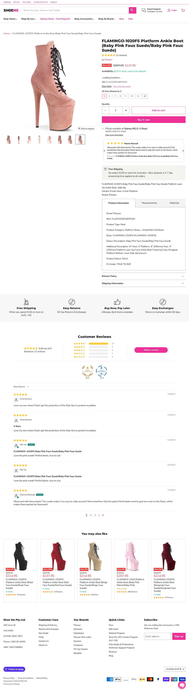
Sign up (178, 636)
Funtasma (78, 645)
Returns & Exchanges (49, 629)
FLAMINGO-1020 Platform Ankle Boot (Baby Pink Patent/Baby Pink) (130, 582)
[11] (138, 99)
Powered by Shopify (11, 684)
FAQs (41, 637)
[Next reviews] (183, 151)
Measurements (149, 202)
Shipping (7, 2)
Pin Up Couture (81, 649)
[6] (110, 99)
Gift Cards (113, 629)
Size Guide (27, 2)
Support (53, 2)
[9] (126, 99)
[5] (104, 99)
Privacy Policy (9, 678)
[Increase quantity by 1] (126, 110)
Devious (77, 641)
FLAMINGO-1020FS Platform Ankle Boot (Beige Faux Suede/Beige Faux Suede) (93, 584)
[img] (20, 394)
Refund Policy (41, 678)
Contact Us (44, 641)
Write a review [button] (151, 350)
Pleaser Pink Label (82, 637)
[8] (120, 99)
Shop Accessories (83, 18)
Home (6, 33)
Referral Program (117, 633)
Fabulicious (79, 633)
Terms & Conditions (25, 678)
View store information (114, 135)
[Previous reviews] (104, 151)
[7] (115, 99)
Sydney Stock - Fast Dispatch (55, 18)
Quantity (106, 104)
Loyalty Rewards (41, 2)
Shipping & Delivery (48, 625)
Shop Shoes (9, 18)
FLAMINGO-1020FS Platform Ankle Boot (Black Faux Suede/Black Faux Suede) (19, 584)
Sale (130, 18)
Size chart (107, 86)
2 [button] (91, 515)
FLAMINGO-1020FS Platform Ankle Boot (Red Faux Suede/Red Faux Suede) (57, 582)
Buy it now (144, 119)
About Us (43, 645)
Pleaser (108, 59)
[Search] (132, 10)
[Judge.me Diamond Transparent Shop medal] (101, 371)
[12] (145, 99)
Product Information (118, 203)
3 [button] (95, 515)
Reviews (113, 651)
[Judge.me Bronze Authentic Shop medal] (87, 371)
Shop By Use (28, 18)
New (121, 18)
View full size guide (122, 86)
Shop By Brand (106, 18)
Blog (111, 655)
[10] (132, 99)
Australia (173, 669)
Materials (174, 202)
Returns (16, 2)
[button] (8, 139)
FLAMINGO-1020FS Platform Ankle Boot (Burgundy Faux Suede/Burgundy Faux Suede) (165, 585)
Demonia (78, 629)
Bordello (77, 653)
